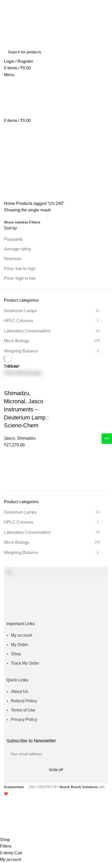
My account (21, 635)
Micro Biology (16, 542)
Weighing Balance (21, 552)
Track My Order (25, 663)
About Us (19, 691)
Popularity (13, 239)
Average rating (17, 249)
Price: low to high (20, 268)
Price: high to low (20, 278)
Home (9, 203)
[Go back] (10, 147)
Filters (34, 222)
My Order (19, 644)
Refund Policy (24, 701)
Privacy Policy (24, 719)
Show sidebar (16, 222)
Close (13, 366)
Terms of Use (23, 710)
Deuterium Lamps (20, 512)
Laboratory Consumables (27, 532)
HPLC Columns (18, 522)
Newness (12, 258)
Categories (18, 173)
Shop (16, 654)
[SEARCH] (101, 52)
